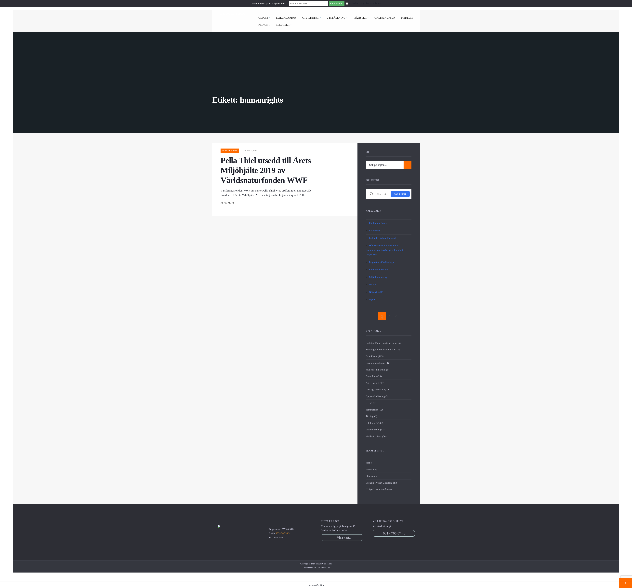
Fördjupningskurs (378, 222)
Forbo (369, 462)
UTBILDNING (310, 17)
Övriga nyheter (229, 151)
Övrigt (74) (371, 402)
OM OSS (263, 17)
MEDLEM (407, 17)
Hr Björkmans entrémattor (379, 489)
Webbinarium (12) (375, 429)
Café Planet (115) (374, 356)
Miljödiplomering (378, 277)
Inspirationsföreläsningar (382, 262)
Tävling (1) (371, 416)
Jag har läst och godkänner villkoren (365, 3)
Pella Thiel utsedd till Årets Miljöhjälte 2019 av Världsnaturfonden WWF (266, 170)
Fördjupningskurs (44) (377, 362)
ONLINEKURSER (384, 17)
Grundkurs (374, 230)
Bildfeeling (371, 469)
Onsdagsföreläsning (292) (379, 389)
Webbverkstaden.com (322, 567)
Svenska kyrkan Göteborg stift (381, 482)
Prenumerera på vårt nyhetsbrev (268, 3)
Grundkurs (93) (374, 376)
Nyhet (372, 299)
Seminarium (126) (375, 409)
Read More (228, 203)
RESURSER (283, 24)
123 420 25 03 (283, 533)
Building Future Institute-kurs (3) (383, 349)
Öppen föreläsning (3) (377, 396)
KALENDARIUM (286, 17)
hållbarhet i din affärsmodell (383, 237)
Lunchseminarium (378, 269)
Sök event (400, 194)
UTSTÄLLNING (336, 17)
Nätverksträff (376, 292)
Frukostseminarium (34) (378, 369)
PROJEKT (264, 24)
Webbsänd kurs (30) (376, 436)
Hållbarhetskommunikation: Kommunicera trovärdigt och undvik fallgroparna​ (384, 250)
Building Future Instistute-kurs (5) (383, 343)
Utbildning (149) (374, 423)
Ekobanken (371, 476)
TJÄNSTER (360, 17)
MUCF (372, 284)
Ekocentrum (233, 13)
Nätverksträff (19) (375, 383)
